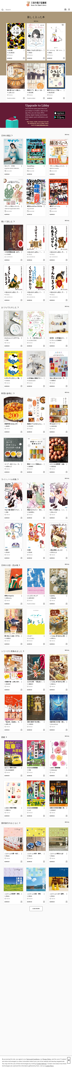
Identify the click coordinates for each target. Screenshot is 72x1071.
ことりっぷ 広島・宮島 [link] (34, 894)
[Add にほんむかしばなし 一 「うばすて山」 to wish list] (44, 260)
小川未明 (8, 254)
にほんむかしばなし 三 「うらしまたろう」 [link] (13, 292)
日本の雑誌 (6, 136)
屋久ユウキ (54, 512)
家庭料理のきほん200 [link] (11, 424)
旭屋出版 (53, 466)
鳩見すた (53, 638)
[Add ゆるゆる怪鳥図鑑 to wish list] (44, 816)
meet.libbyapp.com (42, 125)
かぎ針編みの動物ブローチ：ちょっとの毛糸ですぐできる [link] (35, 378)
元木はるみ (54, 770)
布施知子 (53, 380)
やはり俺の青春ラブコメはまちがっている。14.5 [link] (13, 510)
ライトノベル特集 (9, 479)
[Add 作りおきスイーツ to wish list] (66, 432)
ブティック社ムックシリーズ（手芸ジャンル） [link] (13, 206)
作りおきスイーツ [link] (55, 424)
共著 (7, 340)
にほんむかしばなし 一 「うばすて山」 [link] (35, 252)
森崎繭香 (31, 466)
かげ (30, 810)
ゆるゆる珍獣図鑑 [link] (32, 768)
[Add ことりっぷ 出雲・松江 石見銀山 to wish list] (21, 862)
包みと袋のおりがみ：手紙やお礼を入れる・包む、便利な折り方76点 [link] (58, 378)
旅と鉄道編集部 (10, 770)
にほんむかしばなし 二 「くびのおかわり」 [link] (35, 292)
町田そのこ (9, 598)
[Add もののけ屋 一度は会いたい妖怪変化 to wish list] (44, 690)
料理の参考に (7, 393)
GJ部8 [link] (6, 550)
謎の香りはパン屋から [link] (13, 90)
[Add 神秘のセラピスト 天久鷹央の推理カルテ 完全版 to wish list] (44, 518)
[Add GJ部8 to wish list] (21, 558)
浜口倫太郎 (11, 52)
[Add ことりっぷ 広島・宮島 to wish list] (44, 902)
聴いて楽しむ (7, 221)
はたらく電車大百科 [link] (10, 768)
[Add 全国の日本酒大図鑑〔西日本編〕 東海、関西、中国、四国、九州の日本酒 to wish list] (66, 816)
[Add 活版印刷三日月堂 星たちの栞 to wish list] (66, 730)
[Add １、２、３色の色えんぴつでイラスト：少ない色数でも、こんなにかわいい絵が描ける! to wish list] (44, 346)
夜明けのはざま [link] (9, 596)
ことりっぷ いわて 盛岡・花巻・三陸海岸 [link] (58, 894)
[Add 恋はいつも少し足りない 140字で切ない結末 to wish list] (44, 58)
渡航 (7, 512)
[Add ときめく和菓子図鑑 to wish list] (21, 816)
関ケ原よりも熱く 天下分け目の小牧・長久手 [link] (13, 636)
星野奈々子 (9, 466)
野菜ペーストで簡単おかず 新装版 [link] (35, 464)
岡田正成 (53, 598)
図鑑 (3, 737)
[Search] (2, 9)
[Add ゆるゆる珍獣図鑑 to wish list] (44, 776)
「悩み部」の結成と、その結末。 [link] (13, 722)
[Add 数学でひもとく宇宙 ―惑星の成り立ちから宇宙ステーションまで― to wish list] (64, 98)
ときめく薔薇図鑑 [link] (55, 768)
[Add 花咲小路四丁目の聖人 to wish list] (44, 730)
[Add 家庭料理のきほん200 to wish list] (21, 432)
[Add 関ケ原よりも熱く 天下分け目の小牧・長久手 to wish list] (21, 644)
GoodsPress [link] (30, 166)
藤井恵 (7, 426)
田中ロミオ (54, 552)
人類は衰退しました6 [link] (56, 550)
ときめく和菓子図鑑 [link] (10, 808)
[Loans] (65, 10)
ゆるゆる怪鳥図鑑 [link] (32, 808)
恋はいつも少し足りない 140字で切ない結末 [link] (35, 50)
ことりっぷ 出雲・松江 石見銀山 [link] (13, 853)
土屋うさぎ (11, 92)
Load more (36, 908)
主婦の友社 (54, 426)
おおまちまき (32, 380)
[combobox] (32, 10)
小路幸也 (31, 724)
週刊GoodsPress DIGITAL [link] (34, 206)
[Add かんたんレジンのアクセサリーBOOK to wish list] (21, 346)
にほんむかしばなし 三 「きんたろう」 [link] (58, 292)
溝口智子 (8, 684)
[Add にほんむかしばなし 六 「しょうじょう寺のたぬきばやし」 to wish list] (66, 260)
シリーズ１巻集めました (12, 651)
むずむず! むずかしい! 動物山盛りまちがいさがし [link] (13, 378)
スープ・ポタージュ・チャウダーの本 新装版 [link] (13, 464)
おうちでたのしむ (9, 307)
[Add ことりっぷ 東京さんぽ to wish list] (66, 862)
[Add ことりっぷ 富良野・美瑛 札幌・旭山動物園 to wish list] (21, 902)
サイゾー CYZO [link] (10, 166)
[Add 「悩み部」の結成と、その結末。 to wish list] (21, 730)
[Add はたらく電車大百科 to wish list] (21, 776)
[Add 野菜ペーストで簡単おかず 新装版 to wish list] (44, 472)
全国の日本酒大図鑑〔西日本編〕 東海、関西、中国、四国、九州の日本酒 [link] (58, 808)
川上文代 (31, 426)
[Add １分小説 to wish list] (24, 58)
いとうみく (31, 638)
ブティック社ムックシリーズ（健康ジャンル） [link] (58, 166)
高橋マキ (8, 810)
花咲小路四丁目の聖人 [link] (33, 722)
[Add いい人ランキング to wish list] (44, 604)
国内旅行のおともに (10, 823)
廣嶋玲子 (31, 684)
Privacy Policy (47, 1059)
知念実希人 (31, 512)
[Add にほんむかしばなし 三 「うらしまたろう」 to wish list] (21, 300)
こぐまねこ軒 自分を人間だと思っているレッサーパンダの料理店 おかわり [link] (58, 636)
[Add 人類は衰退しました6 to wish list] (66, 558)
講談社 (50, 52)
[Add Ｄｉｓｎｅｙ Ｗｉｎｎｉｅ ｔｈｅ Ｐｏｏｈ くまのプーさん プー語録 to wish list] (64, 58)
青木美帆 (31, 92)
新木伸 (7, 552)
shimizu (8, 380)
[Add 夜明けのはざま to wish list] (21, 604)
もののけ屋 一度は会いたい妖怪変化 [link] (35, 682)
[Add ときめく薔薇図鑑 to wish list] (66, 776)
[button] (24, 50)
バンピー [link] (29, 636)
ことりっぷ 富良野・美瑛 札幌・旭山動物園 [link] (13, 894)
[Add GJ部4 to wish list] (44, 558)
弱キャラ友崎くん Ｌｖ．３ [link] (58, 510)
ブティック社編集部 (56, 340)
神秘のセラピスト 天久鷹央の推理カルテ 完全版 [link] (35, 510)
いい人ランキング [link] (32, 596)
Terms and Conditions (33, 1059)
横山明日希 (51, 92)
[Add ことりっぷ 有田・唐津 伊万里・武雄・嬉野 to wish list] (44, 862)
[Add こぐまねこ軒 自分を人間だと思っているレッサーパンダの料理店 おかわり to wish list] (66, 644)
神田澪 (30, 52)
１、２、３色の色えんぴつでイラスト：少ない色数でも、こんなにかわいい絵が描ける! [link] (35, 338)
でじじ (30, 254)
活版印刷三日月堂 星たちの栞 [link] (58, 722)
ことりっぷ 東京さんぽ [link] (56, 853)
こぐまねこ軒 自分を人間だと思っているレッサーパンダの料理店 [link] (58, 682)
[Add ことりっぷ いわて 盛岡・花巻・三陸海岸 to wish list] (66, 902)
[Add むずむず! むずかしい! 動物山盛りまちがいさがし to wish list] (21, 386)
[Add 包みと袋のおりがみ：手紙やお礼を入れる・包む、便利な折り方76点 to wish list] (66, 386)
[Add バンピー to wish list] (44, 644)
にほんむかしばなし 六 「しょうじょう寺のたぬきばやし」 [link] (58, 252)
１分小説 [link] (9, 50)
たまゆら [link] (52, 596)
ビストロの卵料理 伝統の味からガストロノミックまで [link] (58, 464)
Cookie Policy (49, 1066)
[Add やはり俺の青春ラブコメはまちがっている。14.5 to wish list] (21, 518)
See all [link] (36, 21)
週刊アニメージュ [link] (55, 206)
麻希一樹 (8, 724)
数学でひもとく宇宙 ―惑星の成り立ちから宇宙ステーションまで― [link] (55, 90)
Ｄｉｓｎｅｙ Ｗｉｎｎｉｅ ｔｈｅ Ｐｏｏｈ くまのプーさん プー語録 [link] (55, 50)
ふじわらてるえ (33, 340)
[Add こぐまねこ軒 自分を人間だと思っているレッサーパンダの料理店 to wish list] (66, 690)
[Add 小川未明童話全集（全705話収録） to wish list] (21, 260)
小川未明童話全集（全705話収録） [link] (13, 252)
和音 (30, 770)
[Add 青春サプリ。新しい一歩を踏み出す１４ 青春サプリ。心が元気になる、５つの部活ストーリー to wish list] (44, 98)
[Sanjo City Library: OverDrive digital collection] (36, 4)
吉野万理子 (31, 598)
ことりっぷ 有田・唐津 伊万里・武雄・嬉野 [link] (35, 853)
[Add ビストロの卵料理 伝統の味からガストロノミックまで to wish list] (66, 472)
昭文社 (7, 856)
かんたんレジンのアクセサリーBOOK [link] (13, 338)
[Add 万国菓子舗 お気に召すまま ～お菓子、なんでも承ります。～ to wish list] (21, 690)
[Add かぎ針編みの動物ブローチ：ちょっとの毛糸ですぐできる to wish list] (44, 386)
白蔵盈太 (8, 638)
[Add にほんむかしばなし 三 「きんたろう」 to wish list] (66, 300)
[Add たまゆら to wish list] (66, 604)
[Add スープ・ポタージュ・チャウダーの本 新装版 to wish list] (21, 472)
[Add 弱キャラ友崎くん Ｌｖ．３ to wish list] (66, 518)
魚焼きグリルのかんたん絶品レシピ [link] (35, 424)
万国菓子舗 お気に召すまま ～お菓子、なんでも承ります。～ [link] (13, 682)
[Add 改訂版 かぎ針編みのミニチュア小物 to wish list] (66, 346)
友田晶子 (53, 810)
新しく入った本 (36, 17)
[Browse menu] (69, 9)
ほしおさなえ (54, 724)
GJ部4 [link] (29, 550)
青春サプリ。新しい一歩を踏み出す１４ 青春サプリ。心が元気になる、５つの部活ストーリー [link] (35, 90)
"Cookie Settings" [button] (41, 1064)
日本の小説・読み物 (10, 565)
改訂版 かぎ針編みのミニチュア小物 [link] (58, 338)
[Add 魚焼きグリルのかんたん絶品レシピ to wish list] (44, 432)
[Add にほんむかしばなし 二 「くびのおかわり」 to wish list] (44, 300)
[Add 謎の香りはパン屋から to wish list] (24, 98)
